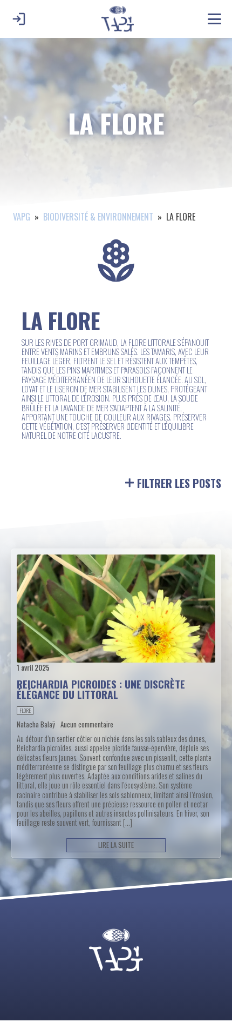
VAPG (21, 216)
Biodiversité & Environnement (98, 216)
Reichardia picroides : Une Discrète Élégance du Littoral (101, 689)
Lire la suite (116, 845)
